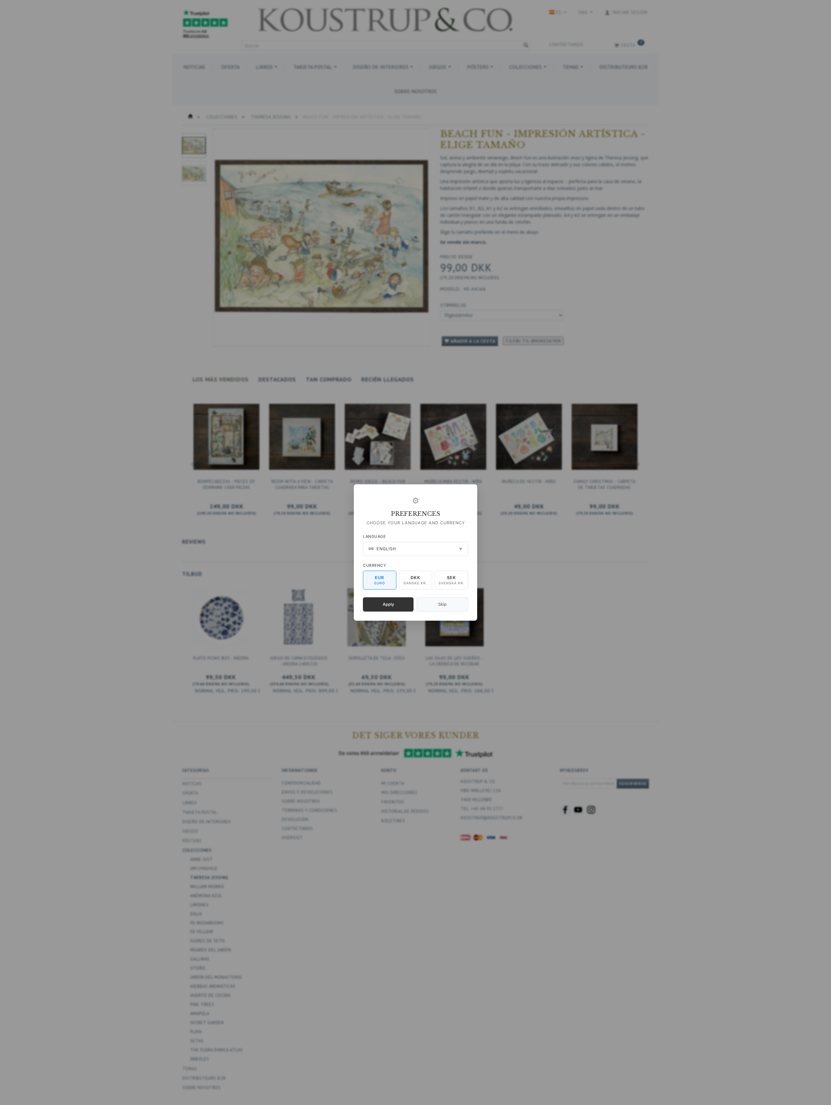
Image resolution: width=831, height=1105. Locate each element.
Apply (388, 604)
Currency (374, 565)
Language (374, 536)
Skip (442, 604)
